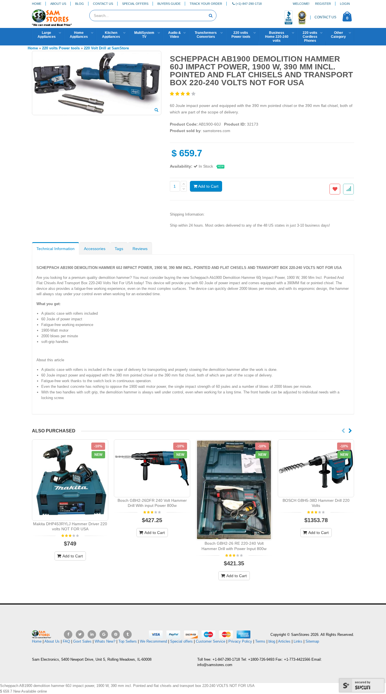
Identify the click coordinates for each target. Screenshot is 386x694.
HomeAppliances (79, 35)
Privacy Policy (240, 641)
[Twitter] (80, 634)
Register (323, 3)
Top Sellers (127, 641)
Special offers (181, 641)
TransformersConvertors (206, 35)
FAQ (66, 641)
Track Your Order (206, 3)
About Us (58, 3)
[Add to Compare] (348, 189)
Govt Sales (82, 641)
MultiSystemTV (144, 35)
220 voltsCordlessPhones (310, 37)
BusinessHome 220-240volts (277, 37)
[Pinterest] (115, 634)
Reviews (140, 248)
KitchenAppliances (111, 35)
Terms (260, 641)
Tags (119, 248)
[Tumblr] (127, 634)
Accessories (94, 248)
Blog (79, 3)
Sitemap (312, 641)
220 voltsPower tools (240, 35)
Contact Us (103, 3)
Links (298, 641)
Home (36, 3)
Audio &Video (174, 35)
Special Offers (135, 3)
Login (345, 3)
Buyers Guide (169, 3)
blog (271, 641)
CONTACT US (325, 17)
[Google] (103, 634)
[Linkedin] (92, 634)
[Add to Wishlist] (334, 189)
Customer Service (210, 641)
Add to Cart (207, 186)
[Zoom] (156, 110)
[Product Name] (70, 480)
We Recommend (153, 641)
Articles (284, 641)
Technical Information (55, 248)
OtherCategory (338, 35)
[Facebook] (68, 634)
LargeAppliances (47, 35)
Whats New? (105, 641)
